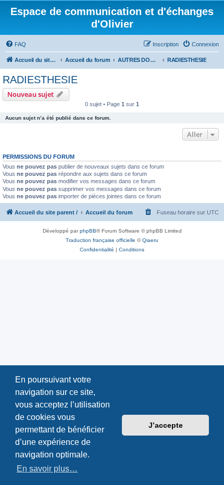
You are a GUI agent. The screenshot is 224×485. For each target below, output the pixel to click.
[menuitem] (15, 44)
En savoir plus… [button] (47, 468)
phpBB (88, 231)
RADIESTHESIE (40, 79)
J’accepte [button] (165, 425)
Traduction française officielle (100, 240)
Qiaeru (150, 240)
